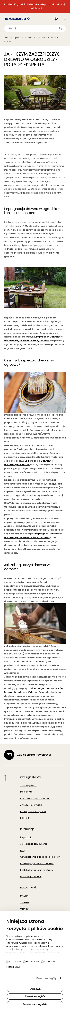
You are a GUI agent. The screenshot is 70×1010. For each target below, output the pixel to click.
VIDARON (25, 909)
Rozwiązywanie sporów (33, 811)
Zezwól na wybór (35, 996)
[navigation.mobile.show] (64, 19)
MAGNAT (25, 895)
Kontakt (24, 817)
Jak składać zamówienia (33, 843)
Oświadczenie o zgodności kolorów (40, 856)
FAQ (22, 850)
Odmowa (35, 988)
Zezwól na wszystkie (35, 1004)
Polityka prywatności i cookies (37, 863)
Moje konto (26, 791)
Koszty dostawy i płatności (35, 798)
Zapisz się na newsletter (34, 755)
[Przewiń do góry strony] (5, 778)
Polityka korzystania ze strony (36, 870)
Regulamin (26, 837)
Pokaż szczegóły (46, 978)
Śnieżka (24, 902)
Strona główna (28, 785)
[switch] (24, 961)
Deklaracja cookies (30, 876)
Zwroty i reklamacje (31, 805)
